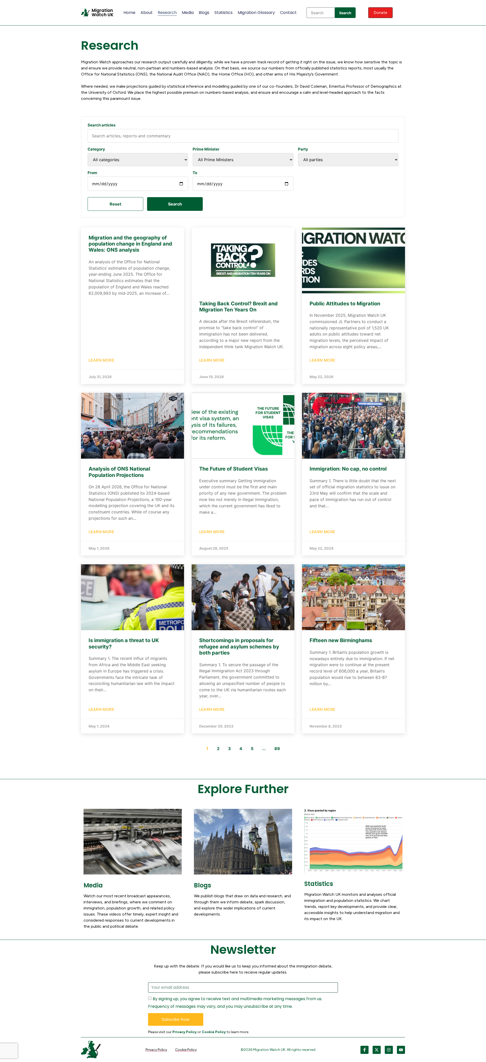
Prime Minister (206, 149)
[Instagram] (389, 1050)
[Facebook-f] (364, 1050)
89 (277, 748)
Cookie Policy (214, 1032)
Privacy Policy (184, 1032)
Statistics (223, 12)
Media (188, 12)
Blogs (204, 12)
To (195, 173)
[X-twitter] (377, 1050)
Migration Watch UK (102, 12)
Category (96, 149)
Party (303, 149)
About (146, 12)
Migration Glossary (256, 12)
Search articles (101, 125)
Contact (288, 12)
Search (345, 13)
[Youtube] (401, 1050)
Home (129, 12)
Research (167, 12)
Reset (115, 204)
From (92, 173)
